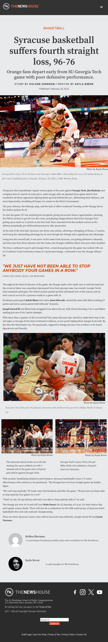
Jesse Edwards (57, 300)
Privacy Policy (68, 634)
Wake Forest (49, 504)
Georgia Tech (79, 190)
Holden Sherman (42, 84)
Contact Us (81, 634)
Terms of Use (45, 607)
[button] (101, 7)
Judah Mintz (32, 300)
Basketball (54, 28)
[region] (37, 622)
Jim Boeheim (93, 190)
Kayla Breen (84, 84)
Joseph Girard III (11, 308)
